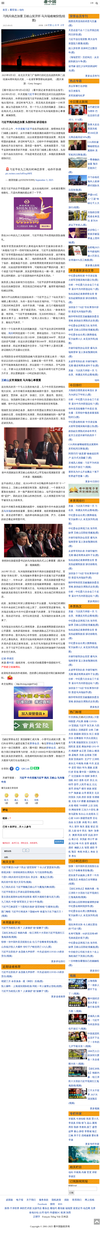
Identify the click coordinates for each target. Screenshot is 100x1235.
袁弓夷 (72, 742)
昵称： (7, 818)
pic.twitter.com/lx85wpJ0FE (18, 173)
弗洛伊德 (86, 746)
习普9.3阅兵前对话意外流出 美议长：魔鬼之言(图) (27, 877)
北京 (97, 793)
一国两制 (91, 772)
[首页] (50, 4)
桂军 (85, 835)
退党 (78, 746)
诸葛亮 (93, 843)
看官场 (13, 10)
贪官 (73, 767)
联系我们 (77, 1200)
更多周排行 (93, 601)
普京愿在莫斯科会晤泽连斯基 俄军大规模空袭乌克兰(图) (30, 897)
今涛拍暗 (81, 1118)
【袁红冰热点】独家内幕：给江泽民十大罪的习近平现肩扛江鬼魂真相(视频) (83, 892)
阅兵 (10, 333)
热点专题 (76, 81)
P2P (78, 801)
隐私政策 (56, 1200)
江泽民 (95, 759)
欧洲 (63, 1212)
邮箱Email (72, 1185)
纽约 (47, 1212)
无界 (93, 1208)
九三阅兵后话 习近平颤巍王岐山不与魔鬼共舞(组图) (28, 887)
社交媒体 (76, 776)
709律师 (83, 805)
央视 (84, 822)
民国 (79, 835)
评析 (94, 1172)
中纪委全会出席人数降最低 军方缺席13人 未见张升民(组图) (83, 338)
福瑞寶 (68, 1208)
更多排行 (94, 970)
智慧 (87, 847)
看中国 (10, 662)
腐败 (90, 767)
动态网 (86, 1208)
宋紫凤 (72, 1118)
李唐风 (82, 1127)
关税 (81, 755)
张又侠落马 (74, 91)
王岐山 (5, 380)
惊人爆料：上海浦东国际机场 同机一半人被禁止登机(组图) (31, 986)
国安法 (85, 734)
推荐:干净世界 (12, 1208)
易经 (71, 847)
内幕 (86, 763)
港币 (70, 788)
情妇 (79, 767)
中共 (91, 763)
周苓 (70, 1127)
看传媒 (61, 1208)
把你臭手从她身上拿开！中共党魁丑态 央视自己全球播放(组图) (83, 879)
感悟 (92, 847)
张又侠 (90, 725)
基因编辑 (91, 801)
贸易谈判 (79, 759)
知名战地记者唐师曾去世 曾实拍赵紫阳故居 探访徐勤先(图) (82, 298)
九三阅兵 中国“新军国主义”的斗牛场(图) (22, 901)
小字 (62, 25)
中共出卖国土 (91, 738)
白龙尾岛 (91, 814)
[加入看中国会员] (33, 718)
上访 (90, 805)
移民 (95, 822)
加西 (68, 1212)
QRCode (25, 768)
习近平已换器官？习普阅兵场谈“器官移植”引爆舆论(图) (30, 906)
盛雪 (94, 1127)
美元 (92, 780)
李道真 (72, 1123)
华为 (84, 767)
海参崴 (77, 793)
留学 (76, 826)
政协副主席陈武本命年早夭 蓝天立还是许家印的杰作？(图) (82, 435)
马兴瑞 (7, 511)
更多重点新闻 (92, 265)
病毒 (86, 721)
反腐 (95, 767)
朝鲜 (87, 776)
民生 (85, 830)
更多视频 (94, 1108)
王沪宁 (88, 759)
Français (46, 1216)
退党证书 (77, 1208)
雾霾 (83, 801)
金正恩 (82, 751)
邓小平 (91, 839)
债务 (81, 780)
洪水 (70, 738)
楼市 (84, 788)
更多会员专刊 (92, 76)
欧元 (89, 784)
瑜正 (94, 1131)
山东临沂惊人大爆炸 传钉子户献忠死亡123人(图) (26, 947)
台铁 (91, 730)
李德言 (72, 1176)
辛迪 (70, 1140)
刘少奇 (75, 843)
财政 (89, 788)
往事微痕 (78, 738)
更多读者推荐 (58, 996)
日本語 (64, 1216)
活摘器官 (83, 730)
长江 (91, 734)
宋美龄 (83, 839)
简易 (88, 1118)
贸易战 (75, 725)
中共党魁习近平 (23, 129)
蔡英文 (90, 793)
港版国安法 (82, 742)
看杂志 (45, 1208)
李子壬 (77, 1135)
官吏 (89, 1172)
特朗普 (72, 721)
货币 (76, 784)
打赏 (50, 25)
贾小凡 (95, 1118)
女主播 (78, 822)
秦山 (76, 1131)
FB (83, 776)
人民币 (82, 784)
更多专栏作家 (92, 1144)
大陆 (73, 801)
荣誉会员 (34, 743)
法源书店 (37, 1208)
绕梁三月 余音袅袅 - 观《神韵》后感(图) (22, 981)
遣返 (87, 826)
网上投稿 (89, 1200)
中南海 (79, 763)
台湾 (84, 793)
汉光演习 (93, 742)
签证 (92, 826)
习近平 (31, 94)
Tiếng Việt (56, 1216)
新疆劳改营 (86, 818)
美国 (70, 759)
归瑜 (78, 1123)
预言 (74, 851)
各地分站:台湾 (36, 1212)
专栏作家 (76, 1113)
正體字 (36, 1216)
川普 (96, 717)
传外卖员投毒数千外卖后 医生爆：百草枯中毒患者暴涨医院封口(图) (83, 412)
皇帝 (87, 843)
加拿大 (93, 776)
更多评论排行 (58, 961)
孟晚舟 (75, 755)
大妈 (78, 797)
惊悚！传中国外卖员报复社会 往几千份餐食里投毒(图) (29, 942)
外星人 (86, 851)
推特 (52, 1204)
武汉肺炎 (88, 717)
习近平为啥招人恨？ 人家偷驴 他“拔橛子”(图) (24, 928)
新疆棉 (77, 734)
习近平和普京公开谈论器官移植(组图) (20, 892)
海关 (82, 826)
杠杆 (87, 780)
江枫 (70, 1135)
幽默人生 (79, 847)
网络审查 (76, 809)
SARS (77, 818)
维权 (76, 805)
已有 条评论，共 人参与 (17, 826)
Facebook (42, 1204)
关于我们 (31, 1200)
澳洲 (74, 835)
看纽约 (53, 1208)
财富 (94, 788)
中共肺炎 (73, 717)
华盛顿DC (55, 1212)
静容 (81, 1131)
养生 (73, 856)
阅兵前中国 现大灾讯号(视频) (16, 882)
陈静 (76, 1127)
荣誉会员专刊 (79, 16)
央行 (76, 780)
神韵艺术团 (26, 1208)
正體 (91, 3)
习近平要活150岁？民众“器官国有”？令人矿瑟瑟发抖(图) (30, 867)
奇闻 (79, 851)
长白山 (82, 814)
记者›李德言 (7, 658)
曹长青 (95, 1135)
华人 (90, 822)
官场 (76, 772)
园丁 (89, 1127)
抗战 (90, 835)
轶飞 (84, 1123)
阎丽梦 (75, 751)
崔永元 (72, 763)
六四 (97, 725)
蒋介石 (75, 839)
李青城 (88, 1131)
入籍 (73, 830)
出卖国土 (73, 730)
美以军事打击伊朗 (77, 86)
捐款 (66, 1200)
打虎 (70, 772)
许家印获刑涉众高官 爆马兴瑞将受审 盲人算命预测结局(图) (82, 352)
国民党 (72, 746)
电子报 (19, 1200)
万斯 (94, 755)
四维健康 (86, 1135)
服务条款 (43, 1200)
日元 (94, 784)
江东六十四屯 (89, 809)
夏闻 (94, 1123)
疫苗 (97, 734)
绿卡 (79, 830)
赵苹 (70, 1131)
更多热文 (94, 707)
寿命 (92, 851)
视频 (73, 975)
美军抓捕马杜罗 (76, 95)
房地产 (77, 788)
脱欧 (70, 780)
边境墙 (88, 755)
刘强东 (72, 797)
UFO (94, 746)
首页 (5, 10)
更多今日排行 (92, 481)
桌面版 (9, 1200)
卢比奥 (79, 721)
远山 (89, 1123)
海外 (90, 830)
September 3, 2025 (44, 180)
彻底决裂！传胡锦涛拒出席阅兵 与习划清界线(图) (27, 872)
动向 (21, 10)
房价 (84, 797)
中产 (70, 793)
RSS (60, 1204)
